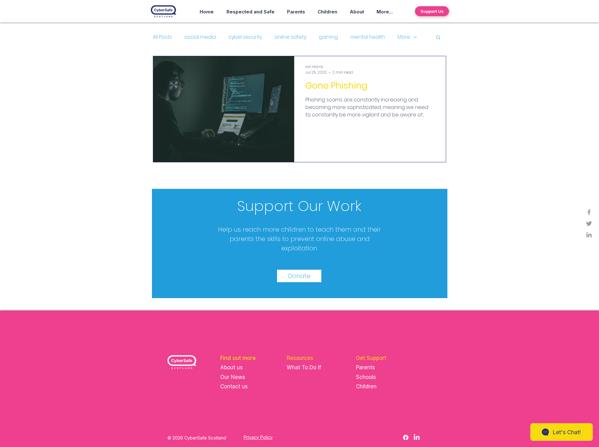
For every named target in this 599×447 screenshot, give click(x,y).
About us (231, 367)
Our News (232, 377)
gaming (328, 37)
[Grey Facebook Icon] (589, 212)
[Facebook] (405, 437)
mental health (367, 37)
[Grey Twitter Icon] (589, 223)
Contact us (234, 386)
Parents (365, 367)
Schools (366, 377)
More (403, 37)
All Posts (162, 37)
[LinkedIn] (589, 234)
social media (200, 37)
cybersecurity (245, 37)
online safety (290, 37)
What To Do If (305, 367)
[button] (438, 38)
